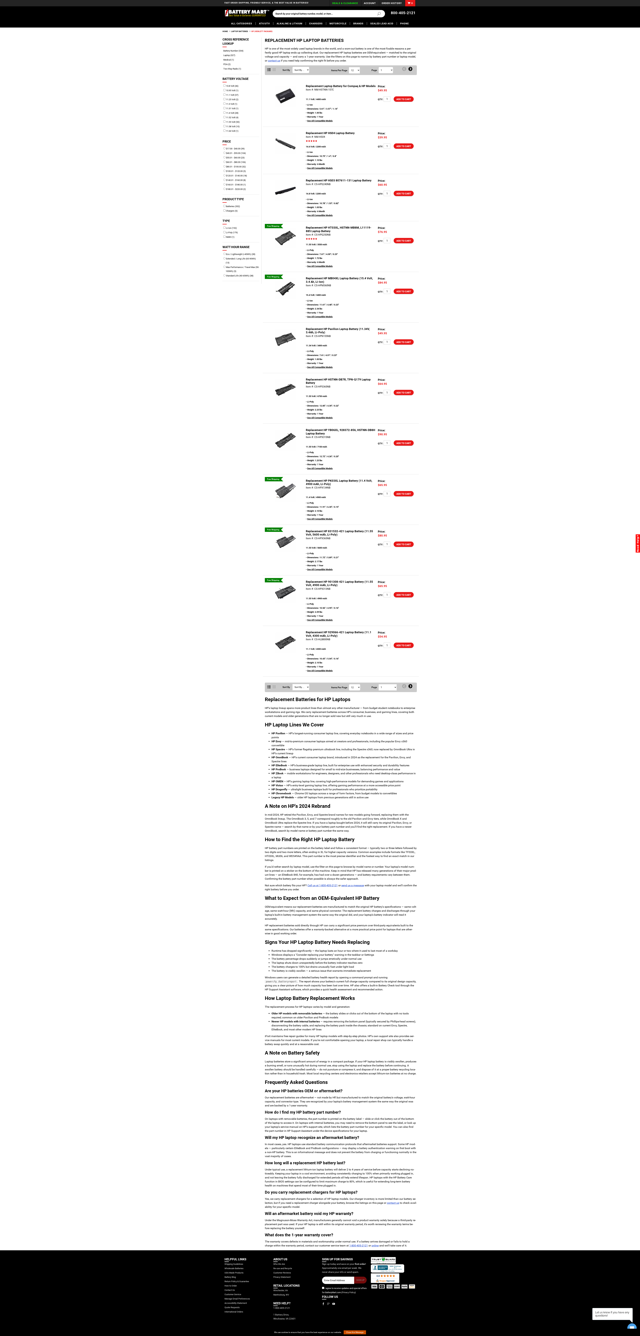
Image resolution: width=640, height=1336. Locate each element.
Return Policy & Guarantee (236, 1281)
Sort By (286, 70)
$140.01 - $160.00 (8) (236, 180)
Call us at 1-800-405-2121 (323, 885)
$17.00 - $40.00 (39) (235, 148)
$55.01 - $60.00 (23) (235, 157)
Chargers (316, 23)
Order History (392, 3)
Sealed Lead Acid (381, 23)
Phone (404, 23)
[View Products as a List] (269, 70)
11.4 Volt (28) (232, 113)
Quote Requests (232, 1307)
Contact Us (229, 1290)
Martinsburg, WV (281, 1294)
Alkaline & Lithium (289, 23)
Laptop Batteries (239, 31)
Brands (358, 23)
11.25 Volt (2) (232, 99)
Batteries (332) (233, 206)
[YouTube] (333, 1303)
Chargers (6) (232, 211)
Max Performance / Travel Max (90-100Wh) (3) (242, 269)
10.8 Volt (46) (232, 86)
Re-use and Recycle (282, 1268)
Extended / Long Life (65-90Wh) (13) (241, 260)
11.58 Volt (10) (233, 126)
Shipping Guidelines (233, 1264)
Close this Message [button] (355, 1332)
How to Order (230, 1285)
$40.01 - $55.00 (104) (236, 153)
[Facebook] (323, 1303)
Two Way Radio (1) (233, 69)
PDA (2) (228, 64)
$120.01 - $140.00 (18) (236, 175)
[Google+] (328, 1303)
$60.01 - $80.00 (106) (236, 162)
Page (374, 70)
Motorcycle (338, 23)
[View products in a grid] (274, 70)
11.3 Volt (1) (231, 104)
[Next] (410, 69)
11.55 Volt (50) (233, 122)
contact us (274, 60)
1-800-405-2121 (358, 1245)
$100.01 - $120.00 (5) (236, 171)
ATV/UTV (264, 23)
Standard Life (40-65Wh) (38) (240, 275)
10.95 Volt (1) (232, 90)
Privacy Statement (281, 1277)
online (375, 1245)
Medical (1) (230, 60)
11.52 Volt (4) (232, 117)
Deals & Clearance (345, 3)
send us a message (352, 885)
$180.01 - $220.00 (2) (236, 189)
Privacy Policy (348, 1292)
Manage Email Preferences (237, 1298)
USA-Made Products (234, 1272)
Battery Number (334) (235, 51)
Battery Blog (230, 1277)
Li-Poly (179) (232, 232)
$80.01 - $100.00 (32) (236, 166)
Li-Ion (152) (231, 228)
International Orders (233, 1311)
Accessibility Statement (235, 1303)
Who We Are (279, 1264)
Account (370, 3)
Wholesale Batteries (234, 1268)
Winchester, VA (280, 1290)
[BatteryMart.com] (246, 13)
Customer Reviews (282, 1272)
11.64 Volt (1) (232, 131)
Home (225, 31)
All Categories (241, 23)
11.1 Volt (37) (232, 95)
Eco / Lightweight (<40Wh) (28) (240, 254)
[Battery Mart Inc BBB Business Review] (387, 1268)
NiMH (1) (230, 237)
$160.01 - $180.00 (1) (236, 184)
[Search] (377, 14)
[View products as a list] (269, 687)
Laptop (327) (230, 55)
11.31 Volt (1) (232, 108)
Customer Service (232, 1294)
